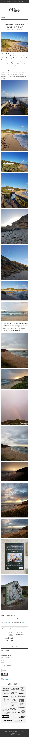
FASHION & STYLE (6, 655)
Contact (14, 1)
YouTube (23, 622)
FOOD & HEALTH (5, 658)
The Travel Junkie (19, 29)
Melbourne (14, 628)
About (8, 1)
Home (4, 1)
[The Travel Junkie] (14, 10)
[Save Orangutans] (4, 679)
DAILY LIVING (5, 628)
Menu (3, 17)
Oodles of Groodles (20, 634)
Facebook (8, 622)
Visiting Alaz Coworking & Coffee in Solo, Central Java (9, 639)
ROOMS (3, 662)
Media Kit (21, 1)
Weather (23, 628)
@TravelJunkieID (11, 620)
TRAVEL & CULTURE (6, 665)
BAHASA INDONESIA (6, 650)
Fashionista (12, 735)
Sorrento (9, 64)
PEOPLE (3, 660)
